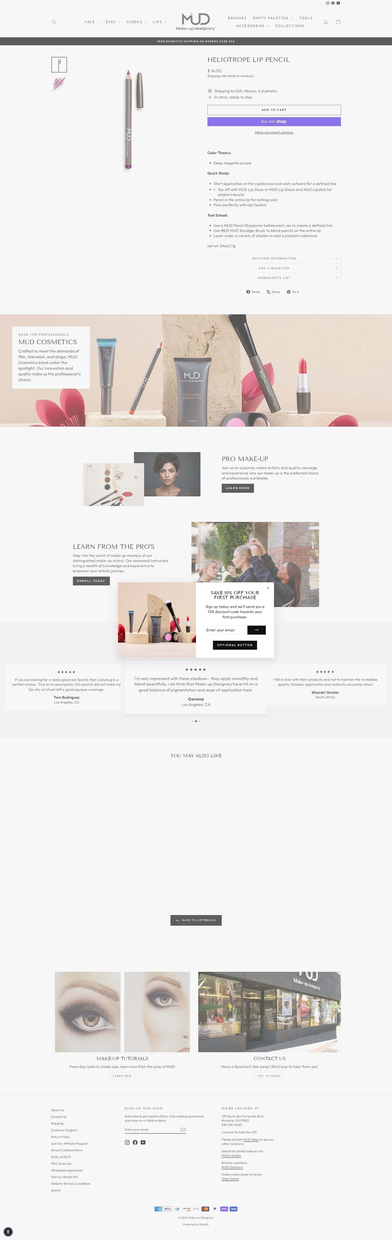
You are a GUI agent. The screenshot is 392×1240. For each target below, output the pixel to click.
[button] (8, 1232)
